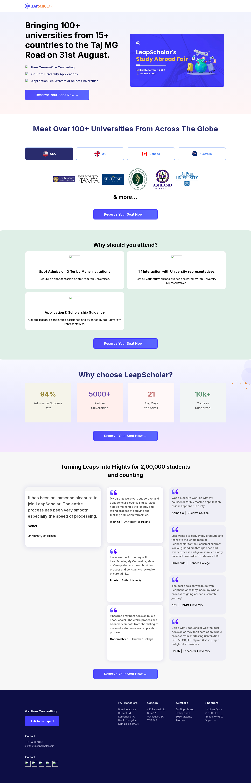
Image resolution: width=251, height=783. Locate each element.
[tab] (49, 154)
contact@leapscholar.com (39, 745)
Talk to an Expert (42, 721)
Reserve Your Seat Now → (57, 95)
